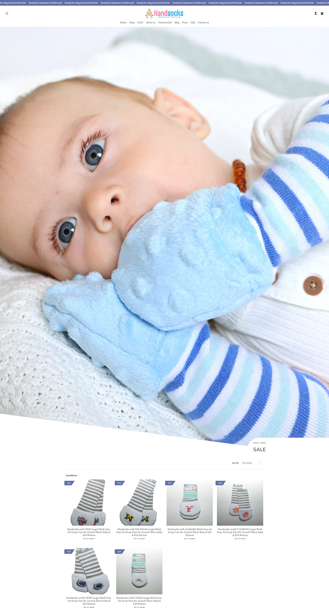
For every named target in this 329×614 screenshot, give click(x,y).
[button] (7, 13)
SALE (263, 443)
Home (256, 443)
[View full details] (89, 502)
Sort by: (235, 462)
